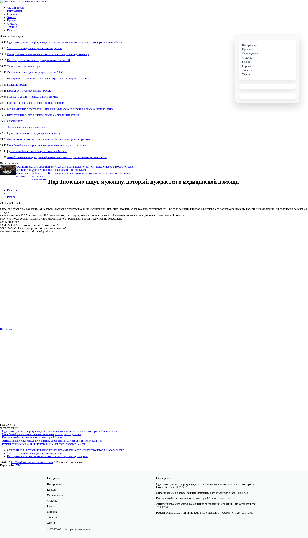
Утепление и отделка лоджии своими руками (34, 48)
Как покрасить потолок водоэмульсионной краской (38, 60)
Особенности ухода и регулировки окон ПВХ (35, 72)
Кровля (11, 20)
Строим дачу (15, 120)
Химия (11, 17)
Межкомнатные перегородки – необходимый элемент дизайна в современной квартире (60, 108)
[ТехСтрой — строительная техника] (23, 1)
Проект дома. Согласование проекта (29, 90)
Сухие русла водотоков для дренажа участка (34, 133)
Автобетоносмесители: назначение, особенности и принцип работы (48, 139)
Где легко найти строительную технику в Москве (37, 151)
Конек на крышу (17, 84)
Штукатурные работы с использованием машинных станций (44, 114)
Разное (11, 30)
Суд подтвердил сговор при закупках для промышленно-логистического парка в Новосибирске (65, 42)
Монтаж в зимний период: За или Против (32, 96)
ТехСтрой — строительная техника (32, 462)
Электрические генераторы (23, 66)
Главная (12, 190)
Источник (6, 329)
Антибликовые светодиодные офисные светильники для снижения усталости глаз (57, 157)
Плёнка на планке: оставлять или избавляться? (35, 102)
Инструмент (14, 10)
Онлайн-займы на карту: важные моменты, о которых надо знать (46, 145)
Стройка (12, 14)
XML (19, 465)
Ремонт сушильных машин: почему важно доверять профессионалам (44, 443)
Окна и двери (15, 7)
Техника (12, 26)
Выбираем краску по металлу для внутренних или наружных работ (48, 78)
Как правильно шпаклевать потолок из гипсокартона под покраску (48, 54)
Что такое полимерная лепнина (26, 126)
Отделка (12, 23)
